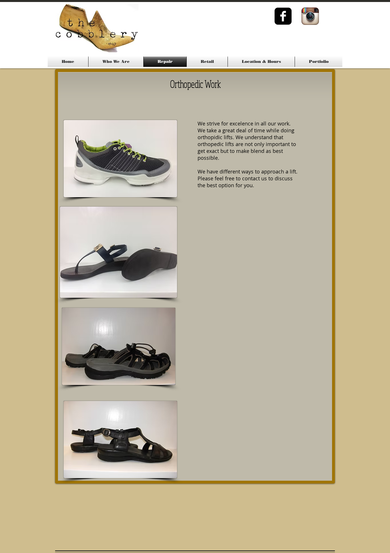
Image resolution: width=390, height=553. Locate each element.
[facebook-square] (283, 16)
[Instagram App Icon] (310, 16)
